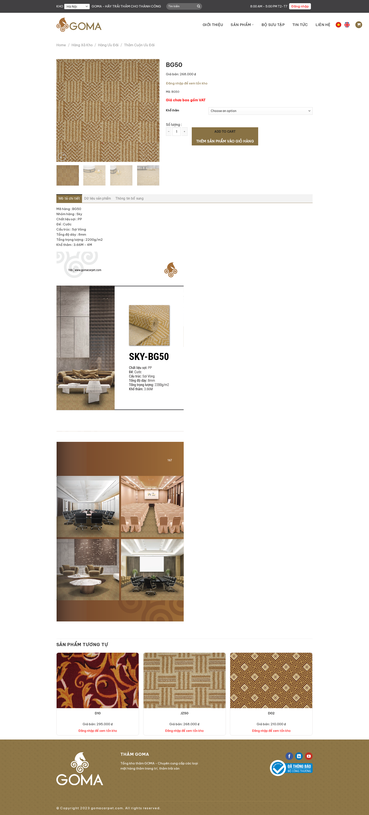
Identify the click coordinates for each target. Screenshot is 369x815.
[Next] (152, 110)
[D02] (271, 694)
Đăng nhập (300, 6)
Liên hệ (323, 24)
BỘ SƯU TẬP (273, 24)
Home (61, 45)
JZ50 (184, 713)
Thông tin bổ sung (129, 198)
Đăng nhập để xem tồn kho (187, 83)
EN (347, 25)
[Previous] (64, 110)
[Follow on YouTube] (309, 756)
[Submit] (198, 6)
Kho (59, 6)
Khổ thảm (172, 110)
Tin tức (300, 24)
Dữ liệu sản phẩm (97, 198)
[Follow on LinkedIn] (299, 756)
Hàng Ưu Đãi (108, 45)
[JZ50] (184, 694)
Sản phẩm (241, 24)
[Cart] (358, 24)
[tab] (69, 198)
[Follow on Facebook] (289, 756)
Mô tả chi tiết (69, 198)
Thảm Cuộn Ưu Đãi (139, 45)
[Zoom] (62, 156)
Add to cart (225, 131)
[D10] (98, 694)
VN (338, 25)
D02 (271, 713)
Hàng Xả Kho (82, 45)
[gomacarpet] (78, 25)
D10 (98, 713)
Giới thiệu (213, 24)
